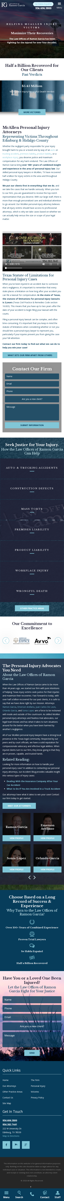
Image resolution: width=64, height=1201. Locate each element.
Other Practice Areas (32, 608)
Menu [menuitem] (6, 1197)
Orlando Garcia (10, 710)
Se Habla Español (43, 4)
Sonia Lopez (28, 710)
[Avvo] (16, 1145)
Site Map (7, 1103)
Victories (35, 1091)
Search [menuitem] (19, 1197)
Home (5, 1080)
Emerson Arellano (26, 706)
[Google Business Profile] (25, 1145)
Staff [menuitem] (57, 1197)
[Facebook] (6, 1145)
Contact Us (8, 1097)
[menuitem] (32, 1194)
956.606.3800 (43, 8)
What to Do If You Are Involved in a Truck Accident (33, 788)
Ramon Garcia (9, 706)
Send (32, 1052)
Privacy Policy (37, 1097)
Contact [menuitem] (44, 1197)
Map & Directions (11, 1135)
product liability (44, 153)
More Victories (32, 112)
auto (53, 150)
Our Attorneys (9, 1086)
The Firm (35, 1080)
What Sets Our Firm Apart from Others (30, 355)
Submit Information (32, 425)
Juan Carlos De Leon (46, 706)
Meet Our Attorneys (19, 805)
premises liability (28, 153)
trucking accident (11, 153)
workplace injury (10, 157)
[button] (59, 6)
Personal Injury (38, 1086)
